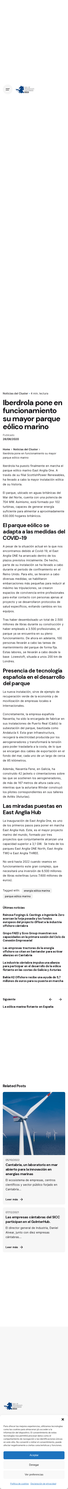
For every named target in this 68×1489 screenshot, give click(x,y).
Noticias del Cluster (15, 393)
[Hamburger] (8, 89)
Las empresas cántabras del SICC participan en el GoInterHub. (33, 1219)
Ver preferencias (34, 1474)
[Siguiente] (60, 999)
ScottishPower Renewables (45, 475)
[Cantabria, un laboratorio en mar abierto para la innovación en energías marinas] (34, 1123)
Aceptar (34, 1455)
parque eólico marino (18, 896)
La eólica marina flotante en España (28, 1007)
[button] (63, 1419)
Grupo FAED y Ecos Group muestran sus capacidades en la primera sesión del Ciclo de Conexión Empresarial (34, 936)
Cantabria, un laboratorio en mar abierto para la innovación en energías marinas (32, 1169)
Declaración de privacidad (43, 1483)
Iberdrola (9, 466)
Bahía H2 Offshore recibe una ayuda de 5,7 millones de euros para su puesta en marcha (33, 979)
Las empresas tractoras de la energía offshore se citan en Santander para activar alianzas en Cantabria (33, 951)
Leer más (12, 1199)
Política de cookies (19, 1483)
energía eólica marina (37, 890)
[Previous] (50, 999)
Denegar (34, 1464)
